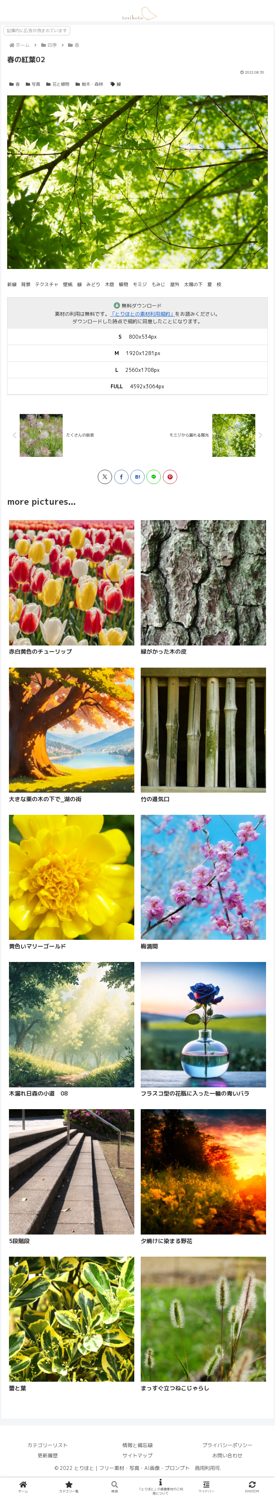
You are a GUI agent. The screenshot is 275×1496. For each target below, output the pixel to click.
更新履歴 (48, 1455)
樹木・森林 (92, 84)
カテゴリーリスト (48, 1445)
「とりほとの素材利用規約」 (142, 313)
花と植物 (60, 84)
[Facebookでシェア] (121, 477)
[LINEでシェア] (153, 477)
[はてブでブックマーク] (137, 477)
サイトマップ (137, 1455)
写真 (36, 84)
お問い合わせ (227, 1455)
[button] (99, 892)
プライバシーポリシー (227, 1445)
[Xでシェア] (105, 477)
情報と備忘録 (137, 1445)
